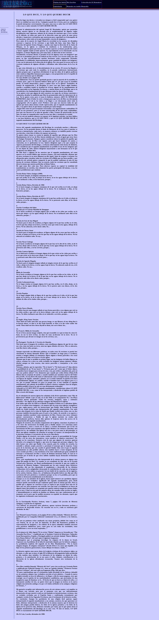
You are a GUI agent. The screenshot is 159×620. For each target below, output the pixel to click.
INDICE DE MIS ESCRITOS (4, 30)
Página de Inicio (60, 2)
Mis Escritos (71, 2)
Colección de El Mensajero (91, 2)
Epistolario (58, 6)
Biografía (84, 6)
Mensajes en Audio (74, 6)
